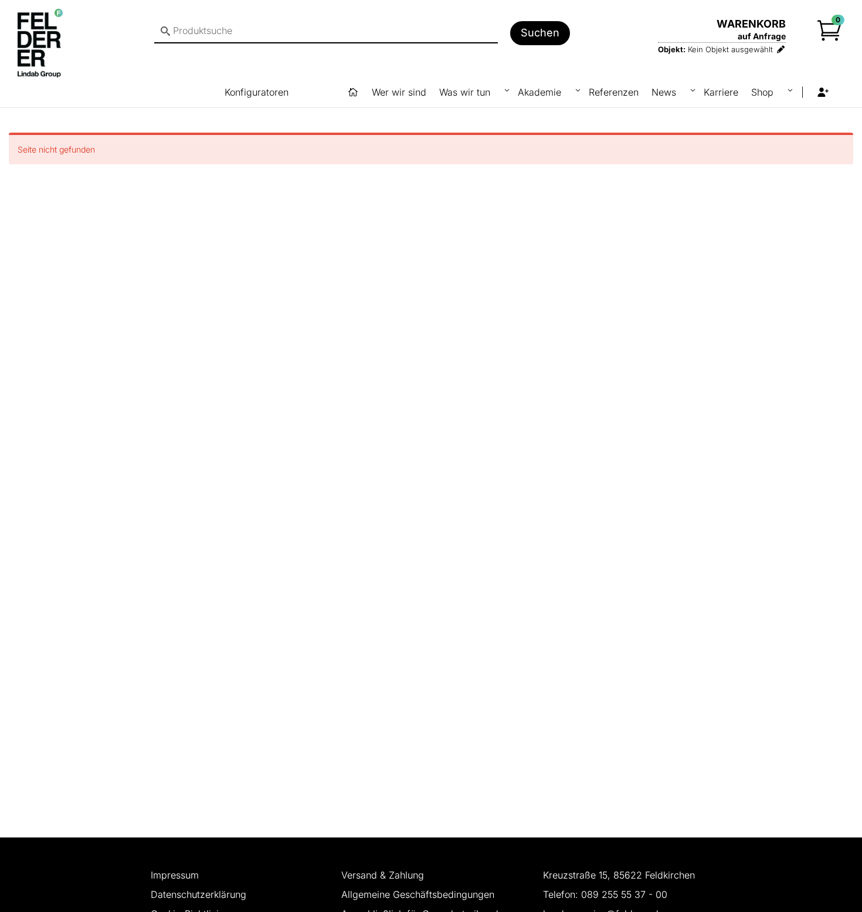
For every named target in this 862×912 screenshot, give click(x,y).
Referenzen (614, 92)
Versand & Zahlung (382, 875)
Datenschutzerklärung (198, 894)
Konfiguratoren (257, 92)
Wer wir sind (399, 92)
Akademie (541, 92)
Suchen (540, 32)
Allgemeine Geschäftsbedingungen (417, 894)
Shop (763, 92)
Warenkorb (751, 24)
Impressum (175, 875)
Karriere (721, 92)
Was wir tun (466, 92)
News (665, 92)
